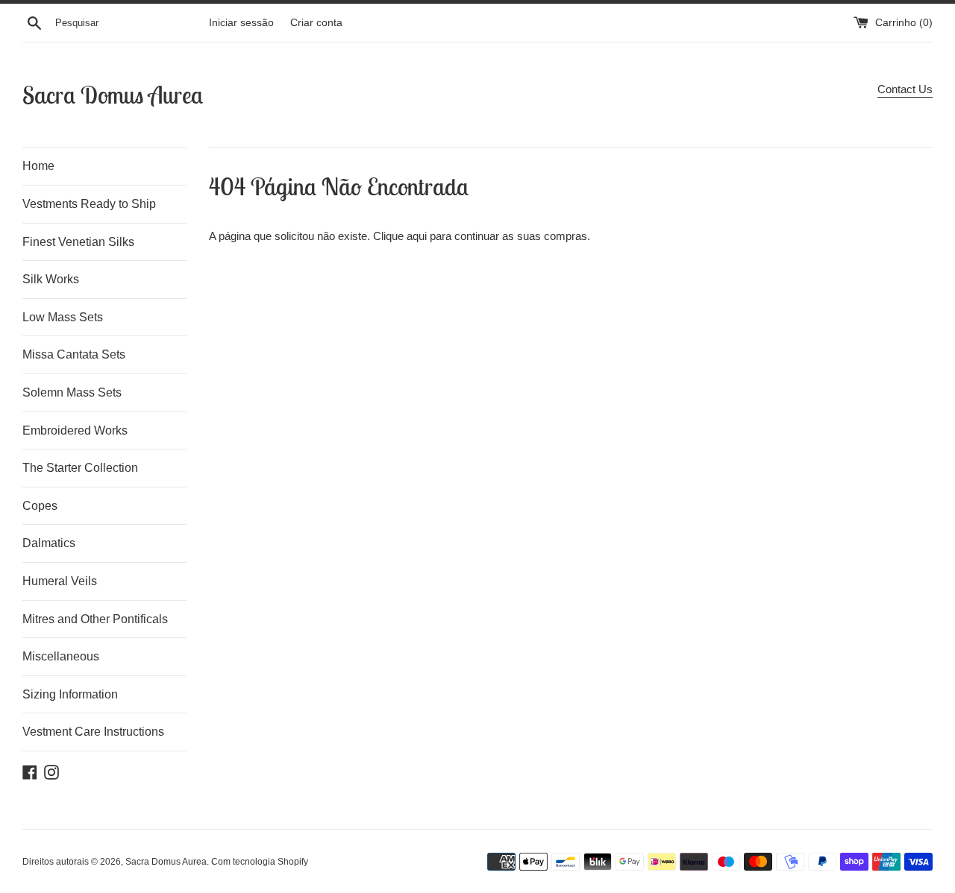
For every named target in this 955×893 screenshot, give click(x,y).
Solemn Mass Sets (72, 392)
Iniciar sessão (241, 22)
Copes (39, 505)
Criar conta (316, 22)
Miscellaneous (60, 656)
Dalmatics (48, 543)
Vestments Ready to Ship (89, 204)
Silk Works (50, 279)
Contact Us (905, 89)
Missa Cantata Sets (73, 354)
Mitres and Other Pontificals (95, 619)
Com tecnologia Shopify (259, 861)
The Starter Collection (80, 467)
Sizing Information (70, 694)
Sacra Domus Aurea (112, 95)
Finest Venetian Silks (78, 242)
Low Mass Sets (62, 317)
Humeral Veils (59, 581)
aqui (417, 236)
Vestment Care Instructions (93, 731)
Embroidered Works (75, 430)
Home (38, 166)
